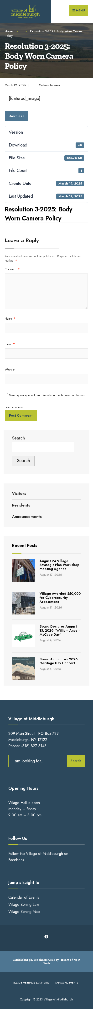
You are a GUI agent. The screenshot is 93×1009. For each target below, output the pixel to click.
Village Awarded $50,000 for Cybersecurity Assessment (60, 597)
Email (10, 344)
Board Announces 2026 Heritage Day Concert (59, 661)
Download (17, 116)
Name (10, 319)
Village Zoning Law (23, 904)
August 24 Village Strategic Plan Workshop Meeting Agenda (59, 565)
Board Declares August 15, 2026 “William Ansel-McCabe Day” (59, 630)
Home (9, 31)
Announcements (27, 516)
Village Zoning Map (24, 911)
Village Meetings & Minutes (30, 983)
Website (10, 369)
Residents (21, 505)
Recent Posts (24, 545)
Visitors (19, 493)
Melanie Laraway (49, 85)
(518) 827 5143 (33, 746)
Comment (12, 269)
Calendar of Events (23, 897)
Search (18, 438)
